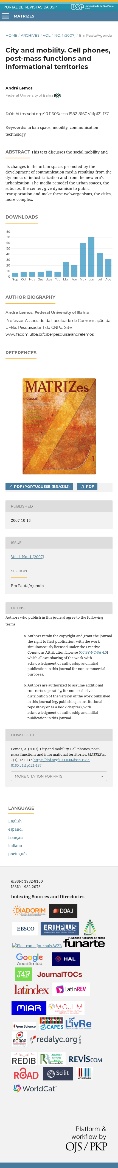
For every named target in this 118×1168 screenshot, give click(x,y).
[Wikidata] (84, 1079)
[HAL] (66, 964)
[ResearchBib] (52, 1063)
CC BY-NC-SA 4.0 (93, 652)
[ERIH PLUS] (60, 934)
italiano (15, 845)
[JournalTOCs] (60, 979)
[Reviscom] (85, 1063)
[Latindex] (31, 994)
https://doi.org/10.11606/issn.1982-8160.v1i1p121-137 (62, 113)
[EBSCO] (25, 934)
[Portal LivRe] (78, 1028)
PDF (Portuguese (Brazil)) (41, 486)
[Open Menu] (5, 16)
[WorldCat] (35, 1094)
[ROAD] (26, 1079)
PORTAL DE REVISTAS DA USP (30, 7)
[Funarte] (84, 945)
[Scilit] (58, 1079)
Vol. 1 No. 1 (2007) (59, 35)
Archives (30, 35)
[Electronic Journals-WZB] (37, 945)
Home (11, 35)
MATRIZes (24, 16)
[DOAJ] (63, 916)
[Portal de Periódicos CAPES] (51, 1028)
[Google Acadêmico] (29, 964)
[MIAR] (29, 1013)
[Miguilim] (66, 1013)
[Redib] (24, 1063)
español (15, 829)
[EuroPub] (90, 934)
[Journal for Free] (23, 979)
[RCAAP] (19, 1045)
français (15, 837)
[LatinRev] (71, 994)
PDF (89, 486)
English (15, 821)
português (17, 853)
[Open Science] (24, 1028)
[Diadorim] (29, 916)
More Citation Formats (38, 776)
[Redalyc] (55, 1045)
